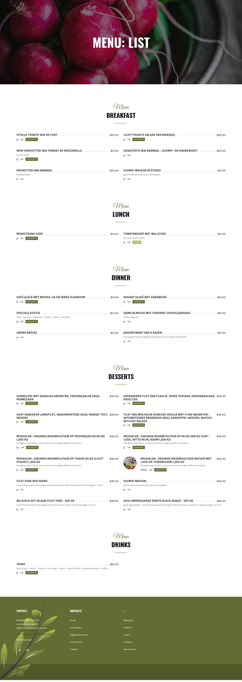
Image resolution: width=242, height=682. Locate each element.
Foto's (126, 634)
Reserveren (129, 649)
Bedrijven (128, 620)
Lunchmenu (76, 642)
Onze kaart (76, 627)
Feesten (127, 627)
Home (73, 620)
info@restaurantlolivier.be (34, 634)
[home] (29, 6)
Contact (127, 642)
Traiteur (74, 649)
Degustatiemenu (79, 634)
